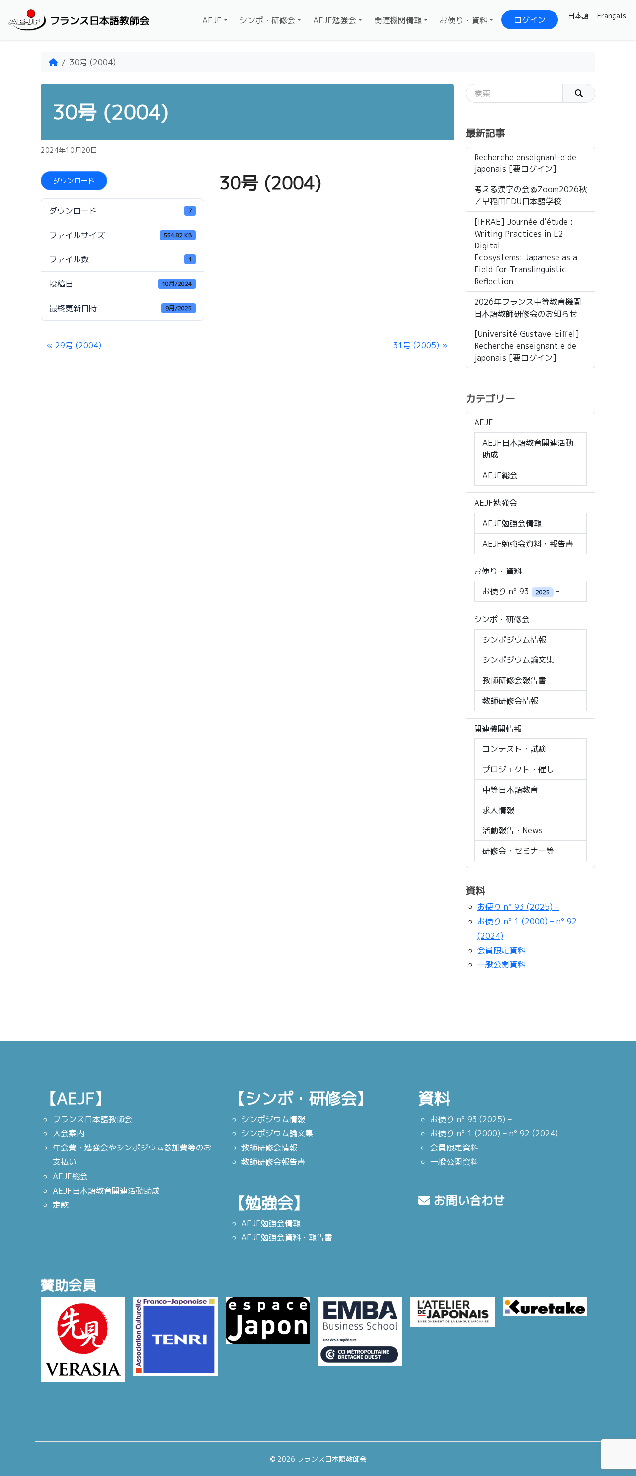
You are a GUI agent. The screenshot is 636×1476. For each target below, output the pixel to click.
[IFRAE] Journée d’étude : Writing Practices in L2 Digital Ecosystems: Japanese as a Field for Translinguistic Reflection (525, 251)
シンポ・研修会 (267, 20)
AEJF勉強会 (334, 20)
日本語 (578, 15)
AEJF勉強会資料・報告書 (527, 543)
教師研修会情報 (510, 700)
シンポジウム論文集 (518, 660)
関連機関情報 (398, 20)
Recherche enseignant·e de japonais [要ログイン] (525, 163)
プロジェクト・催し (518, 769)
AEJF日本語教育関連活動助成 (527, 448)
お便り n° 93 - (520, 591)
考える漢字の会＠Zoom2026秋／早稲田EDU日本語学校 (530, 195)
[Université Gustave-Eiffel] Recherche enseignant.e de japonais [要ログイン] (526, 345)
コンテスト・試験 (514, 748)
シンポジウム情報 (514, 639)
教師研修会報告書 (514, 680)
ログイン (530, 19)
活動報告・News (512, 830)
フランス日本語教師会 (99, 20)
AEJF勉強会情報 (512, 523)
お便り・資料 (463, 20)
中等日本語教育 (510, 789)
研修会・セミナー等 (518, 850)
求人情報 (498, 810)
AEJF (212, 20)
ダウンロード (74, 180)
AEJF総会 (500, 475)
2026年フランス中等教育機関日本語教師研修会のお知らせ (527, 307)
